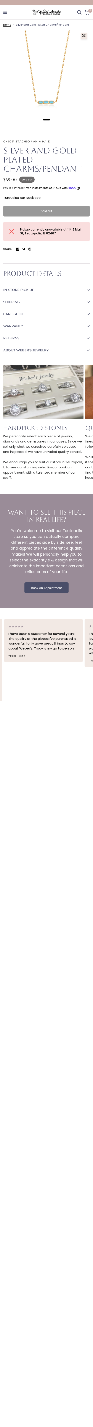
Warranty (13, 326)
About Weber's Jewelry (26, 350)
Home (7, 25)
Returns (11, 338)
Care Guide (13, 314)
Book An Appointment (46, 588)
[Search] (79, 12)
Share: (8, 249)
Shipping (11, 302)
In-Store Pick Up (18, 290)
